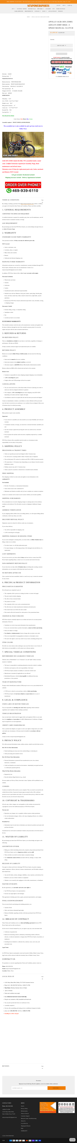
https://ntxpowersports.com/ (27, 203)
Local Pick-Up (52, 11)
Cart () (69, 5)
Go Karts (48, 8)
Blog (43, 11)
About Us (23, 1121)
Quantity (52, 39)
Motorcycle (32, 8)
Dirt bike (40, 8)
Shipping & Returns (25, 1125)
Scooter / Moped (22, 8)
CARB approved (18, 11)
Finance (60, 11)
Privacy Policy (24, 1108)
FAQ (22, 1128)
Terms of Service (25, 1113)
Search (22, 1106)
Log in (58, 5)
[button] (61, 50)
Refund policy (24, 1111)
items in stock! (60, 8)
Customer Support (25, 1116)
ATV (13, 8)
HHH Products (29, 11)
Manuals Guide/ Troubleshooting (28, 1118)
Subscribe (56, 1088)
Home (28, 16)
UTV (53, 8)
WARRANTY (24, 1130)
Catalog (37, 11)
